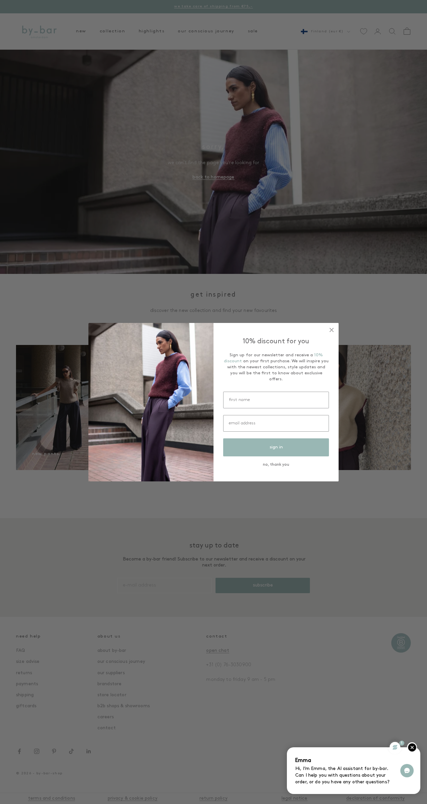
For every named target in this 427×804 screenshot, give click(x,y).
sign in (276, 447)
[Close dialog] (331, 330)
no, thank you (276, 465)
